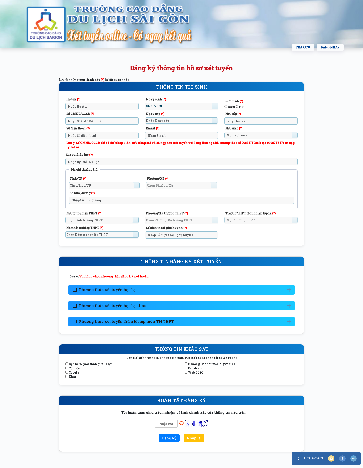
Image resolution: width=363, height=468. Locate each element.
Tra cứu (303, 47)
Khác (73, 377)
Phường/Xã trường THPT (167, 213)
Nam (231, 107)
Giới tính (234, 101)
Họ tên (73, 99)
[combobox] (178, 106)
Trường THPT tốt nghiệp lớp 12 (250, 213)
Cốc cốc (74, 368)
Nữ (240, 107)
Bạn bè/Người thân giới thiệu (90, 364)
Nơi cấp (233, 114)
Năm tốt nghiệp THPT (84, 228)
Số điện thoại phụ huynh (166, 228)
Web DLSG (195, 372)
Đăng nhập (330, 47)
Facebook (195, 368)
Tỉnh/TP (78, 178)
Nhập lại (194, 438)
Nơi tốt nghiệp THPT (83, 213)
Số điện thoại (78, 128)
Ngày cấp (155, 114)
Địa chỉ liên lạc (79, 154)
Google (74, 372)
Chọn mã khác (181, 423)
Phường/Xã (157, 178)
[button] (215, 106)
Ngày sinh (156, 99)
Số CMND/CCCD (80, 114)
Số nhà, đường (82, 193)
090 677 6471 (314, 458)
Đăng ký (169, 438)
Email (152, 128)
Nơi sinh (233, 128)
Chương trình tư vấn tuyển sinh (212, 364)
